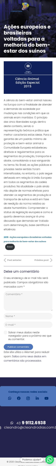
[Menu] (52, 7)
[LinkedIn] (37, 398)
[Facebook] (19, 398)
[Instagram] (28, 398)
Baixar (10, 246)
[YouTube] (46, 398)
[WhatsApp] (9, 398)
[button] (49, 459)
